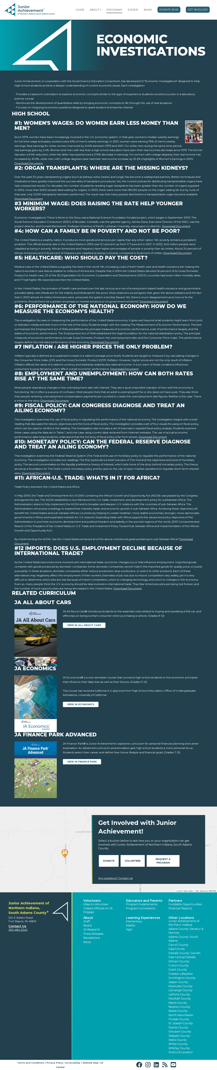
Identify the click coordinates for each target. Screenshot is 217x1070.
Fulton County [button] (179, 965)
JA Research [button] (91, 929)
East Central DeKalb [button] (182, 957)
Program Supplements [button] (141, 904)
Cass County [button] (177, 948)
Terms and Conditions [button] (30, 1062)
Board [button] (87, 925)
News (148, 9)
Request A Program (163, 861)
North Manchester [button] (181, 1015)
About (94, 9)
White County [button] (178, 1044)
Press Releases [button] (93, 933)
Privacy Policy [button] (54, 1062)
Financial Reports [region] (180, 908)
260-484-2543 (17, 930)
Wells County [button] (178, 1040)
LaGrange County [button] (180, 990)
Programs (114, 9)
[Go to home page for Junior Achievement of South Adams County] (29, 10)
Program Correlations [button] (140, 908)
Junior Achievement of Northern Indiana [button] (184, 922)
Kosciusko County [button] (181, 986)
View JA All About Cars (84, 625)
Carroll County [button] (178, 944)
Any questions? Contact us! (115, 878)
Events (133, 9)
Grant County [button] (178, 969)
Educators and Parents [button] (144, 900)
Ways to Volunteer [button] (96, 904)
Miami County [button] (178, 1002)
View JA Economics (80, 704)
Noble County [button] (178, 1011)
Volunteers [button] (92, 900)
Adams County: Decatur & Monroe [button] (186, 930)
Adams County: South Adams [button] (183, 938)
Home (80, 9)
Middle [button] (130, 925)
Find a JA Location (181, 1052)
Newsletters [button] (91, 937)
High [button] (129, 929)
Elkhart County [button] (179, 961)
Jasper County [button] (178, 982)
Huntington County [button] (182, 977)
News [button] (87, 942)
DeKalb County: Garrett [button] (185, 953)
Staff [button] (86, 921)
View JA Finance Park (82, 761)
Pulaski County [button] (179, 1019)
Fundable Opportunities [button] (185, 904)
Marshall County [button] (180, 998)
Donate (108, 860)
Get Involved (198, 9)
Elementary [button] (134, 921)
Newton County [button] (179, 1006)
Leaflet (179, 890)
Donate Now (169, 9)
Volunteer (133, 860)
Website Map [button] (90, 1062)
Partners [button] (175, 900)
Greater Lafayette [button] (181, 973)
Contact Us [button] (17, 926)
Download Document (28, 163)
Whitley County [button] (179, 1048)
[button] (100, 9)
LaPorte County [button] (179, 994)
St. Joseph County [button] (181, 1023)
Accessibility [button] (72, 1062)
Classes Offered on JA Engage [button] (98, 910)
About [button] (88, 917)
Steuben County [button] (180, 1031)
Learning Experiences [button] (143, 917)
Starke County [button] (178, 1027)
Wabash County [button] (179, 1035)
